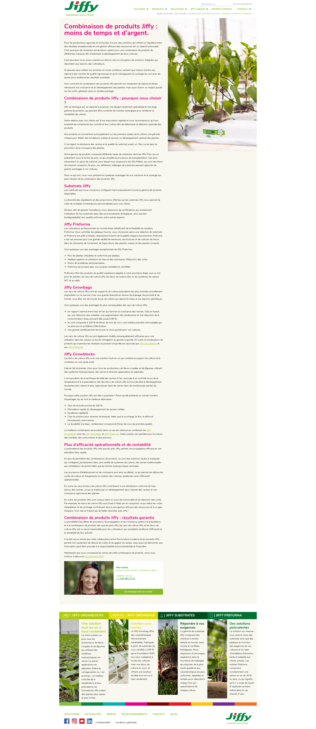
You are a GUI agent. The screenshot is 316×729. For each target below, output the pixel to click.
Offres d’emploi (221, 9)
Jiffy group (197, 9)
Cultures (139, 9)
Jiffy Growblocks (148, 343)
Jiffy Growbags (93, 434)
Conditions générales (126, 722)
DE (242, 4)
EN (234, 4)
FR (250, 4)
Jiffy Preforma (75, 347)
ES (247, 4)
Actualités (180, 13)
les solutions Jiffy (93, 556)
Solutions (177, 9)
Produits (158, 9)
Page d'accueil (165, 13)
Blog (174, 714)
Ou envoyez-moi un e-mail (138, 591)
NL (238, 4)
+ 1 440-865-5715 (125, 578)
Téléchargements (134, 714)
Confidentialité (102, 722)
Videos (111, 714)
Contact (242, 9)
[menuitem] (140, 9)
